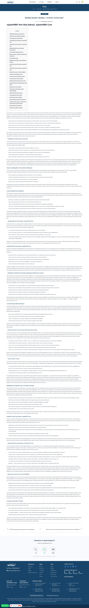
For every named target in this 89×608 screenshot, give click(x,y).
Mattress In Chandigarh (44, 598)
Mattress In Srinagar (52, 601)
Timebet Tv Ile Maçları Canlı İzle (16, 107)
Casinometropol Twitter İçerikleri (16, 78)
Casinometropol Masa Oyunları (16, 74)
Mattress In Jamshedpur (72, 598)
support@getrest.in (14, 570)
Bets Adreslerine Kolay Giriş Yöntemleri (18, 99)
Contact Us (41, 568)
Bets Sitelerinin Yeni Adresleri (16, 105)
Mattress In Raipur (45, 600)
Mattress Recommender (32, 572)
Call (36, 553)
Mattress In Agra (70, 600)
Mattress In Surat (52, 600)
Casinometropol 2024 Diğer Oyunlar (17, 76)
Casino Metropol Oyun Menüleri (16, 38)
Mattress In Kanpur (36, 601)
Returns (52, 566)
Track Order (41, 570)
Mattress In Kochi (14, 600)
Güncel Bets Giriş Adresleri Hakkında (17, 36)
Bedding (29, 570)
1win (24, 145)
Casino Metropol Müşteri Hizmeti (16, 52)
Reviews (41, 576)
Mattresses (30, 566)
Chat (44, 553)
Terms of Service (54, 576)
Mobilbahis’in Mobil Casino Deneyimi (17, 34)
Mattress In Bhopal (25, 598)
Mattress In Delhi (10, 598)
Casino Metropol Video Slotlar (16, 95)
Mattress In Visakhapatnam (61, 600)
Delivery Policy (53, 572)
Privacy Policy (53, 574)
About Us (41, 566)
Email (53, 553)
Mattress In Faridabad (54, 598)
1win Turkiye (44, 13)
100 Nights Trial (53, 570)
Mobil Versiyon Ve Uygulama (15, 86)
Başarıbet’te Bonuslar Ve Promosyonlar (18, 80)
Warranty (52, 568)
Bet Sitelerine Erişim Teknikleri (16, 97)
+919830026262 (13, 568)
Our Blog (41, 572)
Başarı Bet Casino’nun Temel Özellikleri (17, 72)
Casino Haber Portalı (14, 58)
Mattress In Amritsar (18, 598)
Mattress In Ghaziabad (63, 598)
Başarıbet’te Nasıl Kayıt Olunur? (16, 93)
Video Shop (17, 605)
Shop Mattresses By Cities (37, 595)
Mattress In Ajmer (77, 600)
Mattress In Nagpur (30, 600)
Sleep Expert (5, 605)
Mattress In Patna (37, 600)
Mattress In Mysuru (44, 601)
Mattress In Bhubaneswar (35, 598)
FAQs (40, 574)
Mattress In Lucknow (22, 600)
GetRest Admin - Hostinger (46, 21)
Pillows (29, 568)
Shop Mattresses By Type (52, 595)
